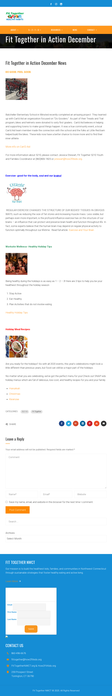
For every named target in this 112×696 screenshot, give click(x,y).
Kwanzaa (14, 399)
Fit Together (36, 412)
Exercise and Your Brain (81, 230)
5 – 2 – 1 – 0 (33, 29)
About (13, 29)
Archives (10, 532)
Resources (55, 29)
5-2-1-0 (24, 412)
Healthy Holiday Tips (17, 312)
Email (10, 605)
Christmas (14, 393)
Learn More (12, 581)
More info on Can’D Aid (18, 146)
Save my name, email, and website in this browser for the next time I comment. (51, 502)
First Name (12, 612)
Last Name (12, 619)
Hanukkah (14, 388)
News (75, 29)
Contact (91, 29)
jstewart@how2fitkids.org (68, 158)
